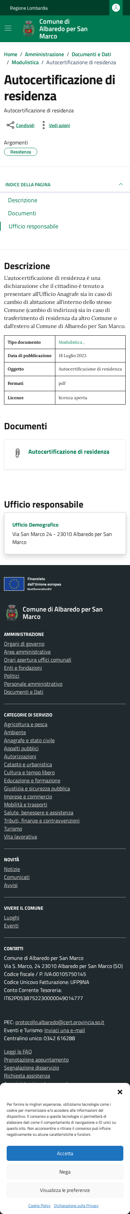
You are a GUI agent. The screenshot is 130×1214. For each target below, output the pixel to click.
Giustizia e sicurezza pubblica (37, 788)
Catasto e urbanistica (28, 764)
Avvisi (11, 885)
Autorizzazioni (20, 756)
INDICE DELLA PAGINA (27, 184)
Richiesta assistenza (27, 1076)
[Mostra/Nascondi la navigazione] (8, 28)
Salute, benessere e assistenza (38, 812)
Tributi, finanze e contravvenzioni (42, 820)
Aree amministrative (27, 652)
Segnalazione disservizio (31, 1068)
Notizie (12, 869)
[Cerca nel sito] (112, 29)
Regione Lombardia (29, 7)
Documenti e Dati (23, 692)
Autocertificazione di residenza (68, 451)
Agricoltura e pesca (25, 724)
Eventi (11, 925)
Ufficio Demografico (35, 525)
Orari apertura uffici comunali (37, 660)
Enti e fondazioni (23, 668)
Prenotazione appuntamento (36, 1060)
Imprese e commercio (28, 796)
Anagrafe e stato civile (29, 740)
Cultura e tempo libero (29, 772)
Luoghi (11, 917)
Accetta (65, 1153)
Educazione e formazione (32, 780)
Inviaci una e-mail (64, 1030)
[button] (120, 1091)
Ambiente (15, 732)
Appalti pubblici (21, 748)
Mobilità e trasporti (25, 804)
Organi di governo (24, 644)
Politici (11, 676)
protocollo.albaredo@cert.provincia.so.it (59, 1022)
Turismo (13, 828)
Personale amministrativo (33, 684)
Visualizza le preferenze (65, 1190)
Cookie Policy (39, 1205)
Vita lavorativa (20, 837)
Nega (65, 1172)
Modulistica (71, 342)
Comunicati (17, 877)
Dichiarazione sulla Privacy (76, 1205)
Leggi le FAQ (18, 1051)
